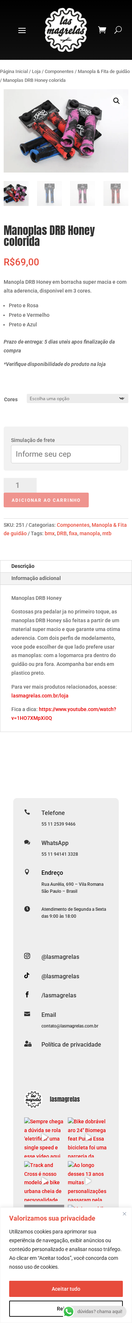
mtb (106, 533)
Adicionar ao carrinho (46, 500)
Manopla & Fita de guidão (104, 71)
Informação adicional (36, 578)
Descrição (22, 566)
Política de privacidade (71, 1044)
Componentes (59, 71)
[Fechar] (124, 1213)
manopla (90, 533)
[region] (66, 1265)
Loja (36, 71)
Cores (11, 399)
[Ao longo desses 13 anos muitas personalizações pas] (88, 1181)
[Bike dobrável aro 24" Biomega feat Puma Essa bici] (88, 1137)
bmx (50, 533)
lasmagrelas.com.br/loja (40, 696)
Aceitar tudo (66, 1289)
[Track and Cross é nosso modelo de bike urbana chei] (44, 1181)
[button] (116, 101)
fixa (73, 533)
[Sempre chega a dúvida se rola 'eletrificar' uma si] (44, 1137)
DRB (62, 533)
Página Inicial (14, 71)
